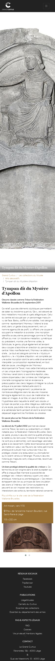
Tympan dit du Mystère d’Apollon (24, 268)
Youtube (28, 587)
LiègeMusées (27, 600)
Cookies (27, 629)
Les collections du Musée (31, 275)
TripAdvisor (27, 583)
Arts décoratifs (12, 278)
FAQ (27, 625)
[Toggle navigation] (46, 6)
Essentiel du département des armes (28, 612)
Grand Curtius (8, 275)
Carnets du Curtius (27, 604)
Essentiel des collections (27, 608)
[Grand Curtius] (8, 6)
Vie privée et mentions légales (27, 633)
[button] (26, 555)
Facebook (27, 579)
